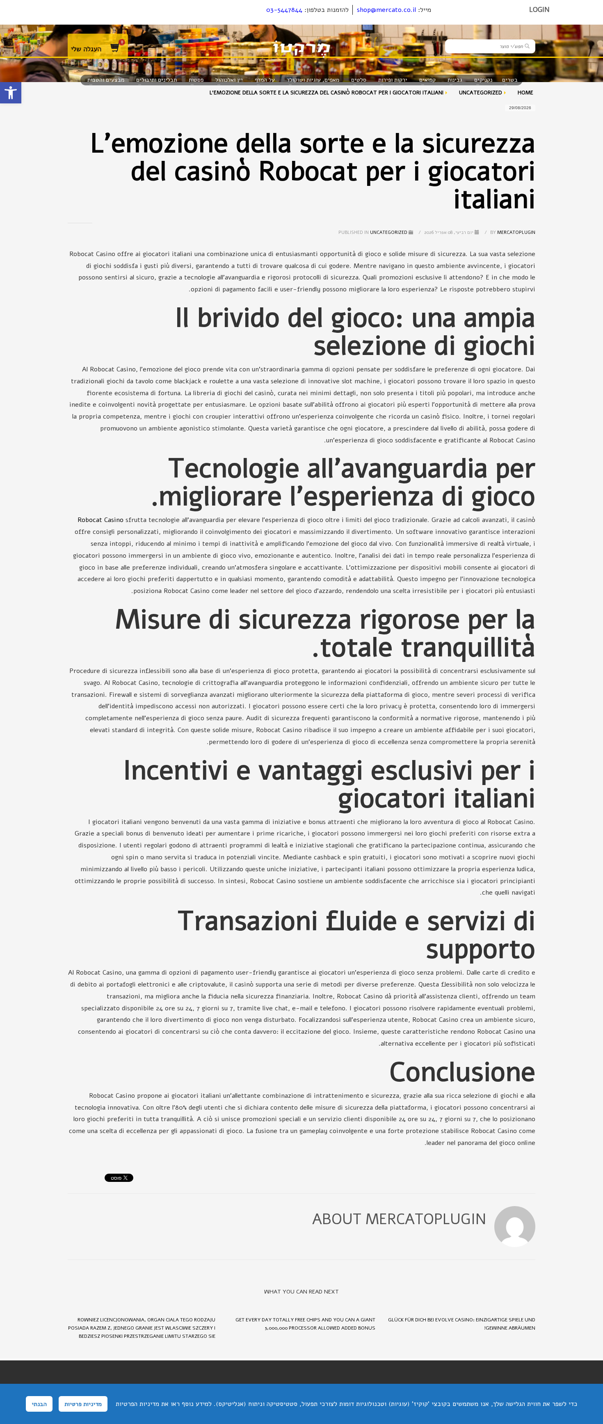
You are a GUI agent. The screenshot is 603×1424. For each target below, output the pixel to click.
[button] (10, 92)
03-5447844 (284, 9)
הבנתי (39, 1404)
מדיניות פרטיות (83, 1404)
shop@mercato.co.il (386, 9)
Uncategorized (388, 232)
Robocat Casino (100, 519)
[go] (527, 46)
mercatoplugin (512, 232)
